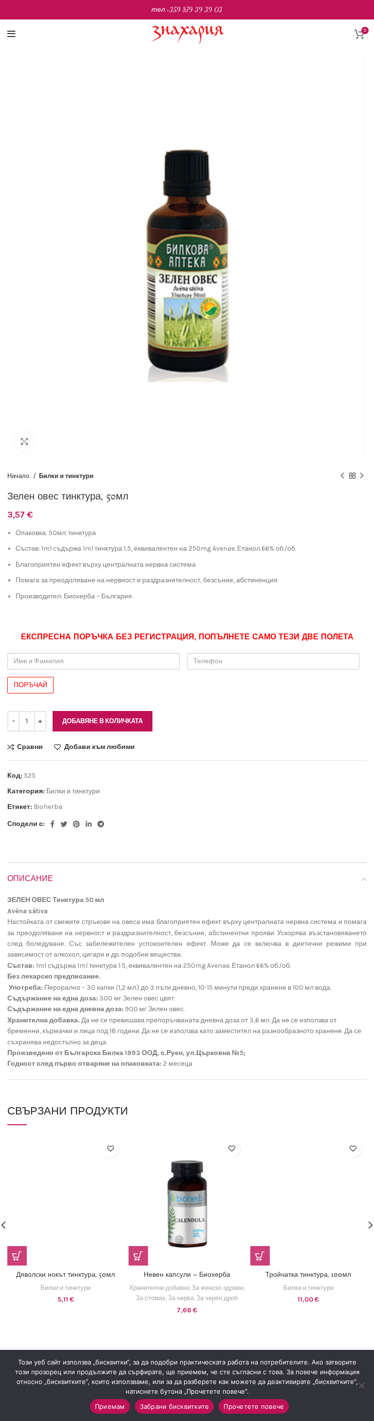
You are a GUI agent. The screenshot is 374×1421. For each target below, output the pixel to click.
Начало (19, 476)
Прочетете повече (254, 1406)
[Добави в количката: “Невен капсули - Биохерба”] (138, 1256)
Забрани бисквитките (174, 1406)
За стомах (151, 1298)
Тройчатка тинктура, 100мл (308, 1275)
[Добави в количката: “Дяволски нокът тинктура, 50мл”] (17, 1256)
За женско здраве (217, 1287)
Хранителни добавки (159, 1287)
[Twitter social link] (63, 824)
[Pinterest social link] (76, 824)
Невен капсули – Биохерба (187, 1275)
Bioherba (48, 807)
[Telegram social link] (100, 824)
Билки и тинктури (66, 476)
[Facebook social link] (52, 824)
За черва (181, 1298)
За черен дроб (217, 1298)
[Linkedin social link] (88, 824)
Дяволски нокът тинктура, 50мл (65, 1275)
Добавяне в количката (102, 721)
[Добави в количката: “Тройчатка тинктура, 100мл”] (260, 1256)
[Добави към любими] (110, 1148)
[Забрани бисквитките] (362, 1385)
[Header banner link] (187, 9)
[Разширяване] (24, 441)
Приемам (110, 1406)
